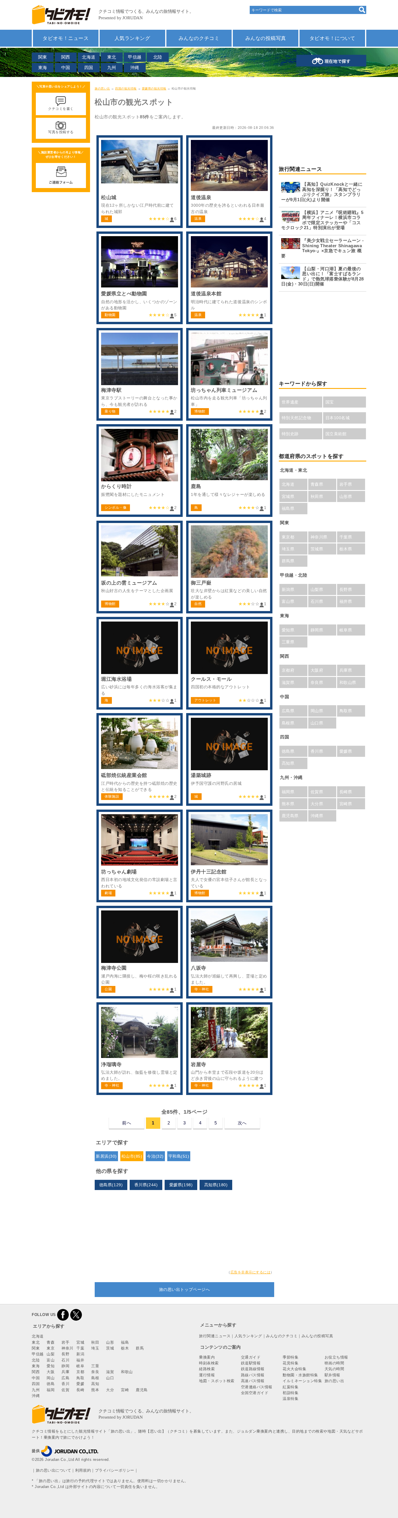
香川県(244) (146, 1184)
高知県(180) (216, 1184)
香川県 (317, 751)
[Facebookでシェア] (63, 1314)
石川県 (317, 601)
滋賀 (110, 1372)
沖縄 (134, 67)
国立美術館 (336, 433)
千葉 (80, 1348)
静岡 (65, 1366)
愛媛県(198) (181, 1184)
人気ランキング (132, 38)
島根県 (288, 723)
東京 (50, 1348)
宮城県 (288, 496)
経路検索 (207, 1369)
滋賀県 (288, 682)
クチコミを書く (61, 109)
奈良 (95, 1372)
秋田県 (317, 496)
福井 (80, 1360)
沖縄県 (317, 815)
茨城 (110, 1348)
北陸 (157, 57)
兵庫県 (345, 670)
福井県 (345, 601)
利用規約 (83, 1470)
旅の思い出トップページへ (184, 1289)
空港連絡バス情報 (256, 1387)
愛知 (50, 1366)
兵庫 (65, 1372)
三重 (95, 1366)
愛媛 (80, 1384)
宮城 (80, 1342)
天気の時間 (334, 1369)
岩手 (65, 1342)
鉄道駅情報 (251, 1363)
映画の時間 (334, 1363)
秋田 (95, 1342)
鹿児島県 (290, 815)
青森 (50, 1342)
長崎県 (345, 791)
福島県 (288, 508)
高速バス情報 (253, 1381)
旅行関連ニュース (214, 1336)
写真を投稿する (61, 132)
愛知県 (288, 630)
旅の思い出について (53, 1470)
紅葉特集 (290, 1387)
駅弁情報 (332, 1375)
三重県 (288, 642)
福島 (125, 1342)
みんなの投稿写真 (265, 38)
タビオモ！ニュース (66, 38)
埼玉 (95, 1348)
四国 (88, 67)
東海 (42, 67)
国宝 (329, 402)
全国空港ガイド (255, 1393)
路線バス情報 (253, 1375)
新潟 (80, 1354)
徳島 (50, 1384)
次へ (242, 1122)
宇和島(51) (178, 1156)
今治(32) (155, 1156)
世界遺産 (290, 402)
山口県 (317, 723)
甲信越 (135, 57)
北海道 (89, 57)
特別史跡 (290, 433)
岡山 (50, 1378)
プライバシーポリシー (114, 1470)
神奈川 (67, 1348)
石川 (65, 1360)
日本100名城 (337, 417)
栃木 (125, 1348)
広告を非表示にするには (250, 1272)
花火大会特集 (294, 1369)
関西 (65, 57)
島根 (95, 1378)
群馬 (140, 1348)
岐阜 (80, 1366)
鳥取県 (345, 710)
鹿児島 (142, 1390)
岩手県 (345, 484)
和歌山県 (347, 682)
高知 (95, 1384)
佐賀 (65, 1390)
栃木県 (345, 549)
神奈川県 (319, 537)
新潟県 (288, 589)
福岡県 (288, 791)
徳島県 (288, 751)
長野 (65, 1354)
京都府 (288, 670)
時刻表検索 (209, 1363)
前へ (126, 1122)
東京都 (288, 537)
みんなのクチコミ (199, 38)
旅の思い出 (102, 88)
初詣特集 (290, 1393)
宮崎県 (345, 803)
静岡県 (317, 630)
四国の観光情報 (126, 88)
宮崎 (125, 1390)
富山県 (288, 601)
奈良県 (317, 682)
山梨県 (317, 589)
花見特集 (290, 1363)
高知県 (288, 763)
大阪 (50, 1372)
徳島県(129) (111, 1184)
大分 (110, 1390)
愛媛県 (345, 751)
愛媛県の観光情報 (154, 88)
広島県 (288, 710)
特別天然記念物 (296, 417)
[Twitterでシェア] (76, 1314)
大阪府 (317, 670)
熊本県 (288, 803)
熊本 (95, 1390)
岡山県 (317, 710)
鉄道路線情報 (253, 1369)
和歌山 (127, 1372)
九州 (111, 67)
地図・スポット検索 (217, 1381)
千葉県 (345, 537)
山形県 (345, 496)
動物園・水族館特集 (300, 1375)
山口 (110, 1378)
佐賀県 (317, 791)
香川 (65, 1384)
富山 (50, 1360)
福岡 (50, 1390)
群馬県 (288, 561)
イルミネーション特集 (302, 1381)
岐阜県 (345, 630)
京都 (80, 1372)
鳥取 (80, 1378)
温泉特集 (290, 1398)
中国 (65, 67)
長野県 (345, 589)
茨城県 (317, 549)
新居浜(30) (106, 1156)
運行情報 (207, 1375)
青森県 (317, 484)
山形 (110, 1342)
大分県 (317, 803)
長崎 (80, 1390)
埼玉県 (288, 549)
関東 (42, 57)
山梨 (50, 1354)
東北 (111, 57)
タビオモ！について (332, 38)
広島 (65, 1378)
